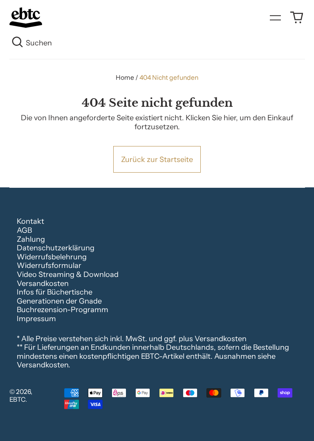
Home (125, 77)
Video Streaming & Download (68, 274)
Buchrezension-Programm (62, 309)
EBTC (17, 399)
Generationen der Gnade (59, 301)
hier (230, 117)
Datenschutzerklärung (55, 247)
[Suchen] (17, 43)
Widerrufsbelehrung (52, 256)
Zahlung (31, 239)
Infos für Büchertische (54, 292)
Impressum (36, 318)
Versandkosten (43, 283)
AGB (24, 230)
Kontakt (30, 221)
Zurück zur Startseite (157, 159)
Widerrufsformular (49, 265)
